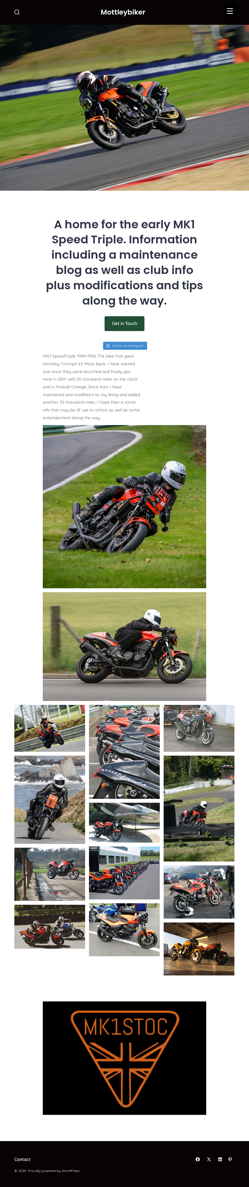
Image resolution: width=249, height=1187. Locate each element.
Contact (22, 1159)
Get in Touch (124, 323)
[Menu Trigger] (230, 10)
